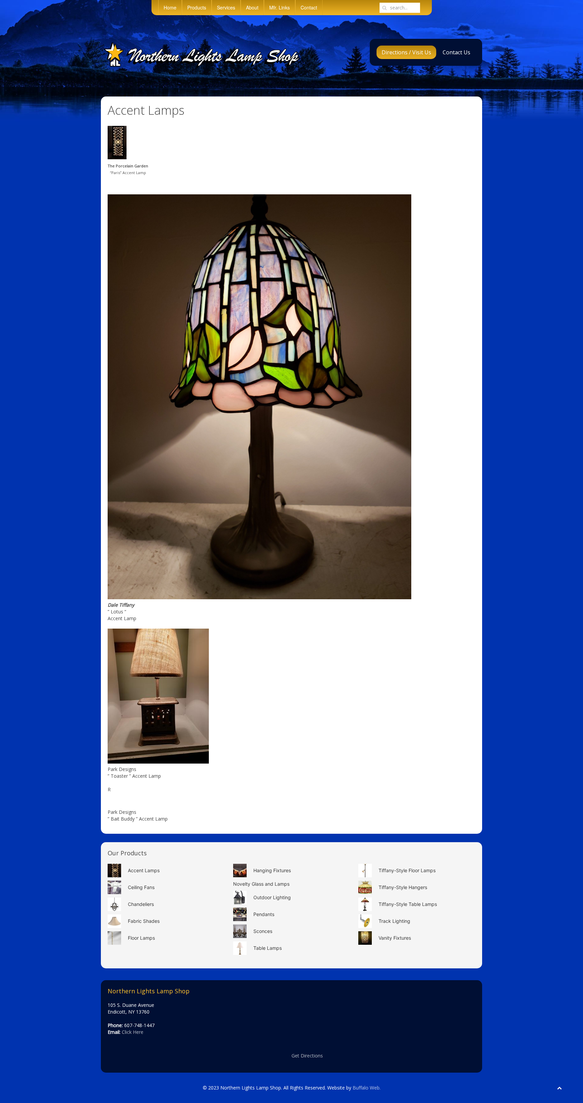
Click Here (132, 1032)
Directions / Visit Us (406, 52)
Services (226, 7)
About (252, 7)
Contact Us (456, 52)
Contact (309, 7)
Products (196, 7)
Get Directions (307, 1055)
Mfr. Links (279, 7)
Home (170, 7)
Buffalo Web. (367, 1087)
